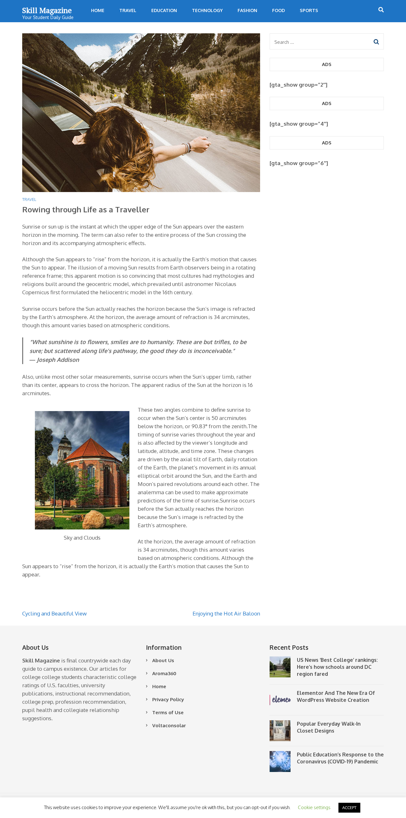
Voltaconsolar (169, 725)
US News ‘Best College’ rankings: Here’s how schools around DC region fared (337, 667)
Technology (207, 10)
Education (164, 10)
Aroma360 (164, 673)
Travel (127, 10)
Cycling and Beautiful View (54, 613)
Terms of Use (168, 712)
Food (278, 10)
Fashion (247, 10)
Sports (309, 10)
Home (97, 10)
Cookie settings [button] (314, 807)
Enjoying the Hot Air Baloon (226, 613)
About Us (163, 660)
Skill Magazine (47, 10)
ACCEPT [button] (349, 807)
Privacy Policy (168, 699)
